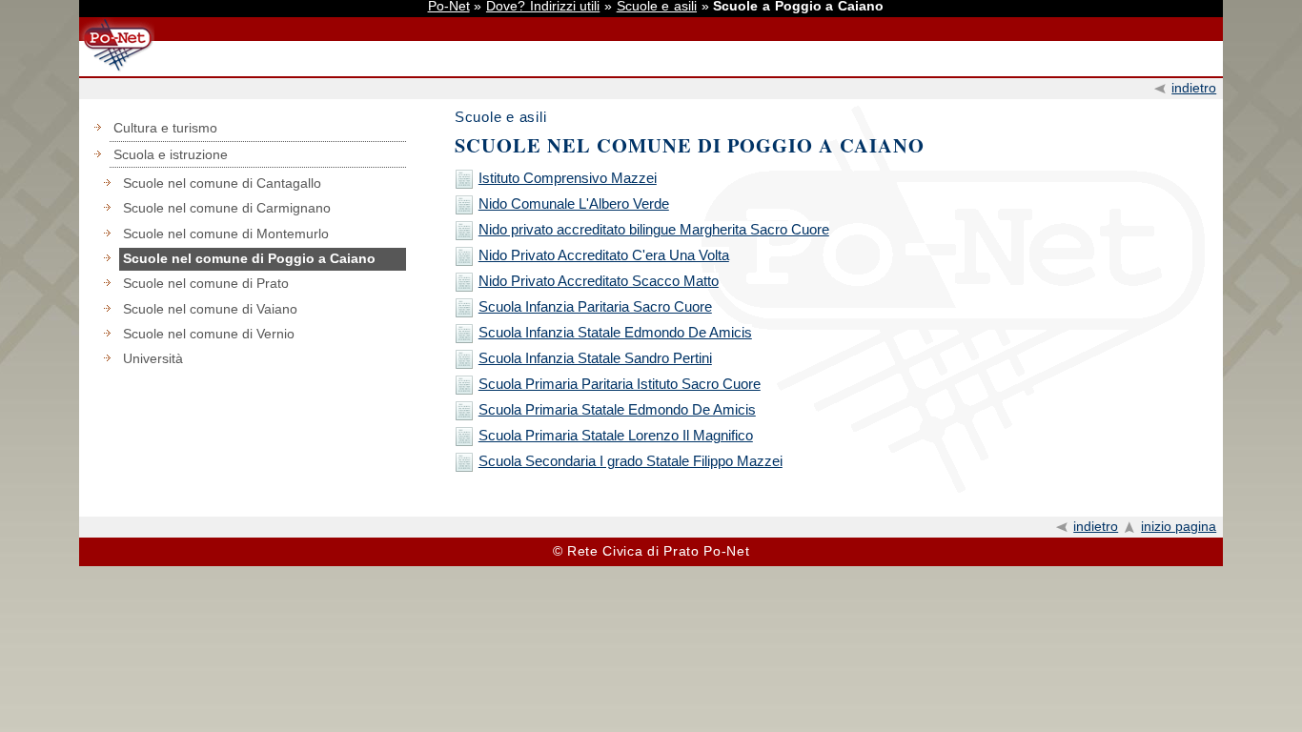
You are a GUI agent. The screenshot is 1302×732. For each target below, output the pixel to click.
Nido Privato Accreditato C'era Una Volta (603, 255)
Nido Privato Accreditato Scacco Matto (598, 281)
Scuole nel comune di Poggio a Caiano (249, 259)
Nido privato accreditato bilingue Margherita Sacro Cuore (653, 229)
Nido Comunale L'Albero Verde (573, 203)
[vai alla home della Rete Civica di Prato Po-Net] (116, 70)
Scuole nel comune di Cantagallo (222, 183)
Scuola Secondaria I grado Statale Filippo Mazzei (630, 461)
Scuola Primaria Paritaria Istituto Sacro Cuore (619, 384)
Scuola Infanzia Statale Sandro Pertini (595, 358)
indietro (1193, 88)
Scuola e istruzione (170, 155)
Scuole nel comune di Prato (206, 283)
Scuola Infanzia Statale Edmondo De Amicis (615, 332)
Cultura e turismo (165, 128)
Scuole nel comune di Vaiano (210, 309)
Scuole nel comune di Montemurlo (226, 234)
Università (153, 359)
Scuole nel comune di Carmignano (227, 208)
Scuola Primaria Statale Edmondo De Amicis (617, 409)
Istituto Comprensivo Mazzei (567, 178)
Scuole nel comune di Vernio (209, 334)
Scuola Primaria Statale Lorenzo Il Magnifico (615, 435)
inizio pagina (1178, 526)
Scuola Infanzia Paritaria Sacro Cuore (595, 306)
